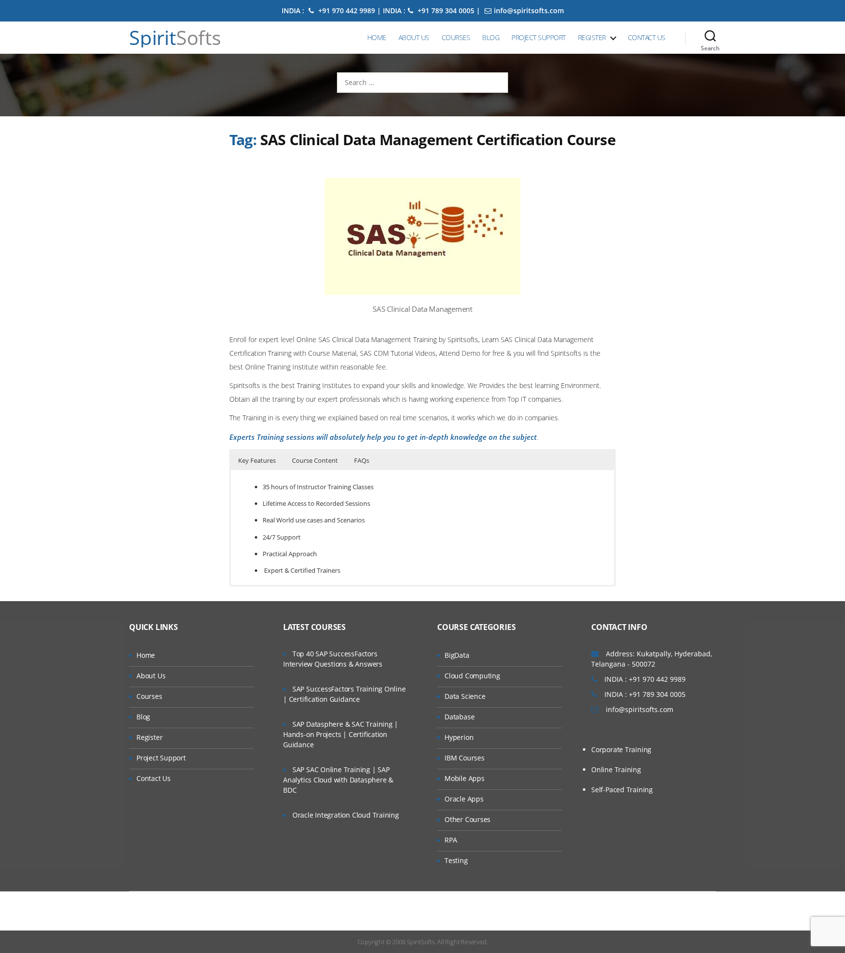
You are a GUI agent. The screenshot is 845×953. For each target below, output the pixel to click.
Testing (456, 860)
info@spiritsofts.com (529, 10)
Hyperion (459, 737)
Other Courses (467, 819)
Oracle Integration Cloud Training (345, 815)
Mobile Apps (465, 778)
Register (592, 37)
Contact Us (647, 37)
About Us (414, 37)
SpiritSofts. (421, 941)
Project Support (538, 37)
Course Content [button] (315, 460)
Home (376, 37)
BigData (457, 655)
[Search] (710, 37)
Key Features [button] (257, 460)
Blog (490, 37)
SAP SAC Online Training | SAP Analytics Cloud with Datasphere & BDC (338, 780)
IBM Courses (465, 757)
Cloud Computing (472, 675)
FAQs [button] (361, 460)
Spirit (175, 37)
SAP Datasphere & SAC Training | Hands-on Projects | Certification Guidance (340, 734)
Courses (456, 37)
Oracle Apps (464, 798)
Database (459, 716)
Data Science (465, 696)
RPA (451, 840)
